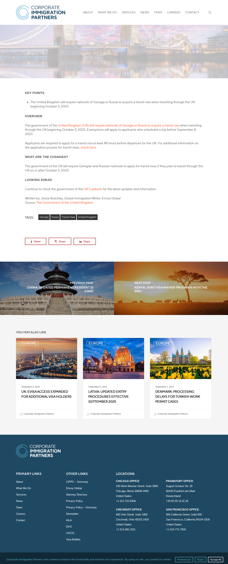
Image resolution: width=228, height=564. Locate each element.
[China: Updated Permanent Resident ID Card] (57, 288)
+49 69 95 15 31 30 (177, 500)
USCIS (70, 532)
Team (19, 507)
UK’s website (93, 189)
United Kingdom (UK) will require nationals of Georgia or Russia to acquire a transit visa (118, 125)
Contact (20, 520)
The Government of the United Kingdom (64, 203)
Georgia (44, 217)
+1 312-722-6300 (126, 500)
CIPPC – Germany (77, 481)
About (19, 481)
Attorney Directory (76, 494)
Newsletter (72, 513)
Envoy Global (74, 488)
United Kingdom (87, 217)
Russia (55, 217)
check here (88, 147)
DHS (69, 526)
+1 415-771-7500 (176, 529)
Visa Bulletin (73, 539)
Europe (114, 57)
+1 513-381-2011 (126, 529)
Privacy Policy (74, 500)
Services (21, 494)
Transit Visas (68, 217)
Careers (20, 513)
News (19, 500)
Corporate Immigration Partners (38, 414)
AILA (69, 520)
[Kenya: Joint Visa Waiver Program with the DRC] (171, 288)
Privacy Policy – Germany (81, 507)
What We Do (23, 488)
